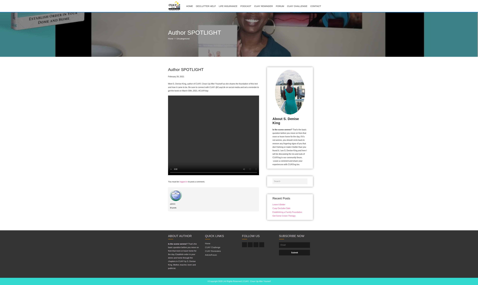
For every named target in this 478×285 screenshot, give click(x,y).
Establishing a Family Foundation (287, 212)
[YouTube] (261, 244)
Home (207, 244)
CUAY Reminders (213, 251)
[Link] (174, 6)
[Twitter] (250, 244)
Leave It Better (278, 205)
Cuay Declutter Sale (281, 208)
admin (172, 204)
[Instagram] (255, 244)
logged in (183, 182)
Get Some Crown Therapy (284, 216)
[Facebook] (244, 244)
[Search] (305, 181)
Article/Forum (211, 255)
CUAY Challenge (212, 247)
